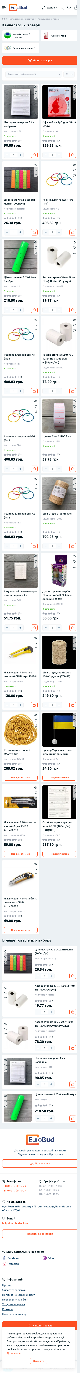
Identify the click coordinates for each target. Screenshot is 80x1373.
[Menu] (4, 7)
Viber (51, 1258)
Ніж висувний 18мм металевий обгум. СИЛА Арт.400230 (20, 826)
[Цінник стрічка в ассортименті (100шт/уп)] (21, 179)
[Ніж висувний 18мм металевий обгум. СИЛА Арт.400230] (21, 802)
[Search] (69, 7)
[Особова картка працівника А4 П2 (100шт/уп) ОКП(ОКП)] (59, 802)
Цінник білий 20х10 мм (56, 436)
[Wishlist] (35, 92)
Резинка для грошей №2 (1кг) (19, 515)
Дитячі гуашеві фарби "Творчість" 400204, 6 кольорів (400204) (57, 595)
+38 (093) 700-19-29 (14, 1190)
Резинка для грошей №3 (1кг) (57, 201)
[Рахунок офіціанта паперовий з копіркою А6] (21, 571)
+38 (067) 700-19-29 (14, 1185)
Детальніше (14, 1352)
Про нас (7, 1285)
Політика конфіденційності (18, 1294)
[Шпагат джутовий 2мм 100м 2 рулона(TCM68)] (59, 652)
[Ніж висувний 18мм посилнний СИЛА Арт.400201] (21, 652)
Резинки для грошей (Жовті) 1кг (17, 752)
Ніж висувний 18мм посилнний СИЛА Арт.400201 (20, 674)
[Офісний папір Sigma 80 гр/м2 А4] (59, 102)
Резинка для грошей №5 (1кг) (19, 356)
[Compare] (35, 97)
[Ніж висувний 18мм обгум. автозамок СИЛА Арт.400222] (21, 878)
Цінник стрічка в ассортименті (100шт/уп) (20, 201)
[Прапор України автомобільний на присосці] (59, 730)
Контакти (7, 1309)
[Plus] (20, 155)
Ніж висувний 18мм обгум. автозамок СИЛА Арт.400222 (20, 902)
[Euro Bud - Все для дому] (40, 1140)
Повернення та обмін (15, 1299)
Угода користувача (13, 1304)
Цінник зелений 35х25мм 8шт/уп (20, 279)
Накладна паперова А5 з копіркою (19, 124)
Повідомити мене (20, 777)
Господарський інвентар (21, 19)
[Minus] (7, 155)
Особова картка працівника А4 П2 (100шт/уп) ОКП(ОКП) (56, 826)
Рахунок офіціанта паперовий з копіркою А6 (20, 593)
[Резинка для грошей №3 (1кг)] (59, 179)
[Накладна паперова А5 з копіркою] (21, 102)
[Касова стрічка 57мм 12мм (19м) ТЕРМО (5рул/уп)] (59, 257)
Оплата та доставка (13, 1289)
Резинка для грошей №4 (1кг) (19, 438)
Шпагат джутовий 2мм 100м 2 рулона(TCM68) (56, 674)
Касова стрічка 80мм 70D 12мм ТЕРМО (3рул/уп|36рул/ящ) (57, 358)
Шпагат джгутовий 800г (57, 513)
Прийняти (38, 1361)
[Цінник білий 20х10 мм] (59, 416)
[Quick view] (35, 87)
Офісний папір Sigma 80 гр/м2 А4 (59, 124)
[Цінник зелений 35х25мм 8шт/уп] (21, 257)
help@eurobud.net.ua (15, 1223)
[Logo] (18, 7)
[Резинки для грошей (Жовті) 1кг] (21, 730)
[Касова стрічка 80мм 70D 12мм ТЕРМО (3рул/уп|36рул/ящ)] (59, 334)
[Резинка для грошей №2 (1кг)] (21, 493)
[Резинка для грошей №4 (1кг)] (21, 416)
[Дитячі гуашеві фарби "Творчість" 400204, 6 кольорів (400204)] (59, 571)
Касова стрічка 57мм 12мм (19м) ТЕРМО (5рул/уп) (58, 279)
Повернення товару (14, 1314)
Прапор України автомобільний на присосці (57, 752)
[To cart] (34, 155)
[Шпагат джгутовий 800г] (59, 493)
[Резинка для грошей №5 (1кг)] (21, 334)
